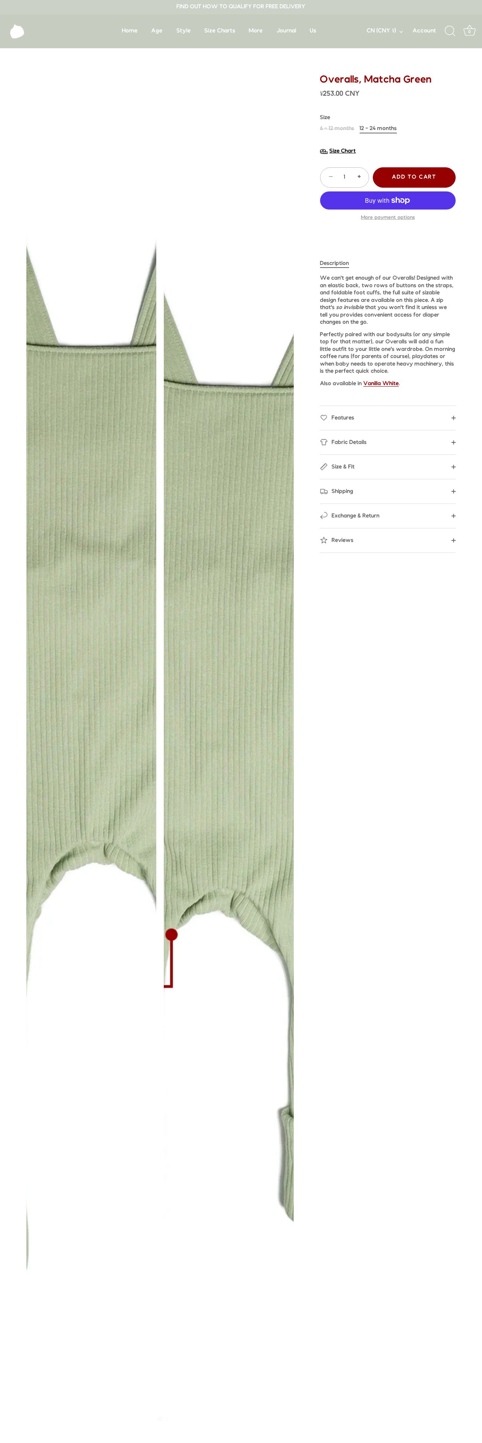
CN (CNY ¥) (381, 31)
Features (342, 418)
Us (313, 31)
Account (424, 31)
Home (130, 31)
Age (157, 31)
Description (334, 263)
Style (184, 31)
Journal (286, 31)
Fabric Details (348, 442)
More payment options (388, 218)
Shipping (341, 491)
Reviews (342, 540)
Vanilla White (381, 383)
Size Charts (219, 31)
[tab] (338, 264)
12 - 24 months (378, 128)
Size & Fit (342, 467)
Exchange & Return (355, 516)
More (256, 31)
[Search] (450, 31)
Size (325, 117)
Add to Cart (414, 177)
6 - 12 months (337, 128)
